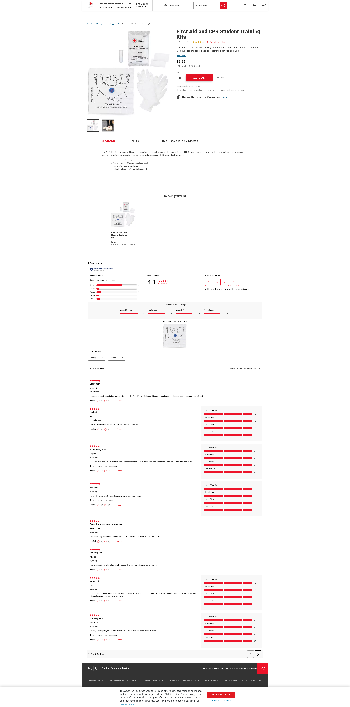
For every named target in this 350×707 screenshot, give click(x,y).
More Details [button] (181, 56)
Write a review (219, 42)
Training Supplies (110, 24)
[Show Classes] (223, 5)
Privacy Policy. (127, 703)
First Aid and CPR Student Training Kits (119, 235)
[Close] (347, 690)
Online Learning (230, 680)
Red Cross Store (94, 24)
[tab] (93, 126)
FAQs (134, 680)
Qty (178, 72)
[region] (175, 697)
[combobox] (177, 5)
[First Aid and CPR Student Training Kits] (130, 73)
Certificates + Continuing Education (184, 680)
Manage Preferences (221, 700)
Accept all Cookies (221, 694)
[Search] (245, 7)
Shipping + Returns (97, 680)
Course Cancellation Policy (152, 680)
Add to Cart (199, 78)
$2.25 (113, 242)
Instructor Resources (251, 680)
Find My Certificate (211, 680)
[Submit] (262, 668)
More (225, 97)
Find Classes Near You (118, 680)
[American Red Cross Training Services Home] (91, 5)
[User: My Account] (254, 7)
